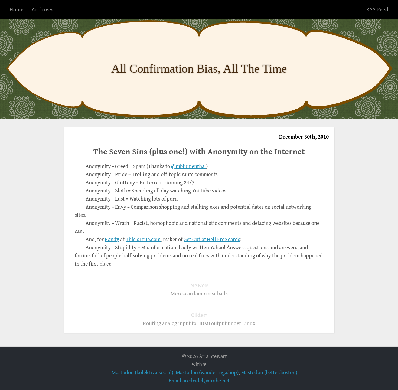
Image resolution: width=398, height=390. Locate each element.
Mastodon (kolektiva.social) (142, 372)
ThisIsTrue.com (143, 239)
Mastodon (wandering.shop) (207, 372)
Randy (112, 239)
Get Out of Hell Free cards (212, 239)
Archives (43, 9)
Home (16, 9)
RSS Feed (377, 9)
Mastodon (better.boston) (269, 372)
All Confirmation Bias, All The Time (199, 68)
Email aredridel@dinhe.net (199, 380)
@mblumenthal (188, 166)
